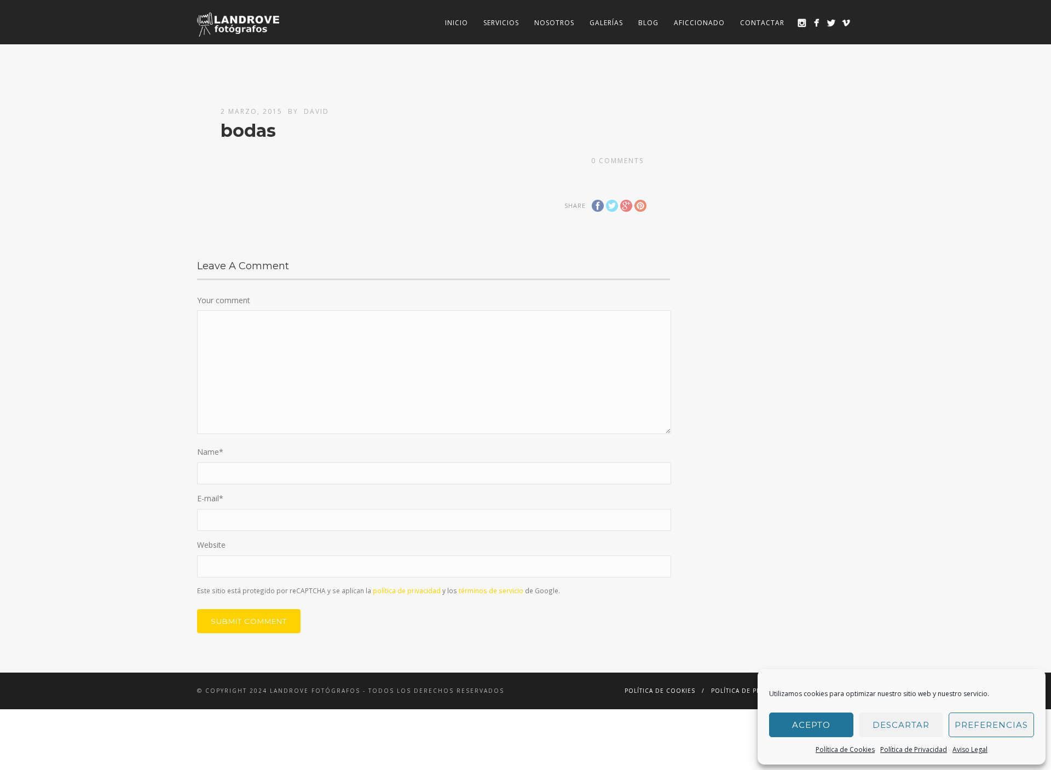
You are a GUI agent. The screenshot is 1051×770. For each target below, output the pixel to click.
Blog (648, 22)
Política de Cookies (845, 749)
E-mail (210, 498)
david (316, 111)
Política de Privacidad (913, 749)
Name (210, 452)
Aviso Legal (970, 749)
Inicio (456, 22)
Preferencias (991, 725)
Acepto (811, 725)
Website (211, 545)
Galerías (606, 22)
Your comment (223, 300)
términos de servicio (491, 590)
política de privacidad (407, 590)
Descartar (901, 725)
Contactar (762, 22)
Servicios (501, 22)
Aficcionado (699, 22)
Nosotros (554, 22)
